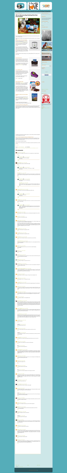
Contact (49, 11)
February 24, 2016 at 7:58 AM (22, 435)
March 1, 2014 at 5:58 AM (23, 411)
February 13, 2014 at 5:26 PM (23, 332)
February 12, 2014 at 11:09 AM (22, 250)
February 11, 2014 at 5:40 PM (23, 199)
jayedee (18, 259)
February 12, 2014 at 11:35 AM (22, 259)
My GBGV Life (18, 263)
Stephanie (18, 406)
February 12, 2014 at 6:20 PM (25, 308)
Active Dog (23, 11)
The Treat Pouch (20, 64)
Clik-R (17, 78)
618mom (18, 250)
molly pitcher (18, 425)
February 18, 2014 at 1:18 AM (21, 373)
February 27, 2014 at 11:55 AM (22, 406)
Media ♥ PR (45, 11)
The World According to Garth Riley (21, 268)
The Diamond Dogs (19, 349)
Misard (18, 435)
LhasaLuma (18, 254)
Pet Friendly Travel (35, 11)
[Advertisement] (28, 459)
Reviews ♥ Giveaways (28, 11)
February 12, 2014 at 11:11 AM (23, 254)
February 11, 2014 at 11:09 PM (22, 220)
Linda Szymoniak (19, 300)
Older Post (38, 465)
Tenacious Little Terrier (19, 189)
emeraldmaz (18, 199)
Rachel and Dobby (19, 162)
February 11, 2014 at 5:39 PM (25, 189)
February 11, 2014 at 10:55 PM (21, 216)
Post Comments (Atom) (20, 466)
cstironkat (18, 365)
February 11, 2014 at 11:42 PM (23, 232)
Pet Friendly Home (40, 11)
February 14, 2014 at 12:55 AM (22, 345)
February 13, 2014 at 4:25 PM (22, 328)
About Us (20, 11)
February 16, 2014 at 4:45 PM (22, 365)
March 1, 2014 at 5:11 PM (22, 415)
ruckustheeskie (18, 282)
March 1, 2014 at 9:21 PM (20, 419)
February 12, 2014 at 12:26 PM (28, 268)
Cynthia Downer (19, 411)
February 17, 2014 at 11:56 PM (22, 369)
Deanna (18, 360)
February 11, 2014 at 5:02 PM (22, 152)
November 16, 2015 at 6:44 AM (23, 429)
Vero (17, 216)
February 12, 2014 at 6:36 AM (22, 245)
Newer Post (17, 465)
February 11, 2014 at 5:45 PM (27, 167)
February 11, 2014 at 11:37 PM (23, 228)
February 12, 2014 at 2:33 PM (23, 282)
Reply (17, 154)
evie (17, 373)
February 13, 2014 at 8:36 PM (22, 341)
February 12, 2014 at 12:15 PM (23, 263)
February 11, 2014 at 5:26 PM (24, 162)
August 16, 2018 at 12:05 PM (21, 439)
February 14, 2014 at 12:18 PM (24, 349)
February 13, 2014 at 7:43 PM (24, 337)
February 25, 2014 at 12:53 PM (22, 402)
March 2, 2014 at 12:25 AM (23, 425)
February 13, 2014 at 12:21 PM (23, 324)
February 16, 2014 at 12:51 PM (22, 360)
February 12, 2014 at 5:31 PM (21, 296)
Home (16, 11)
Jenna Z (18, 152)
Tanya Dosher (18, 228)
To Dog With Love (21, 167)
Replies (19, 155)
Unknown (18, 220)
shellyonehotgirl (19, 337)
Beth (17, 419)
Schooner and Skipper (19, 308)
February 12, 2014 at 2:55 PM (22, 286)
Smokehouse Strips (22, 82)
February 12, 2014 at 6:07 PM (24, 300)
